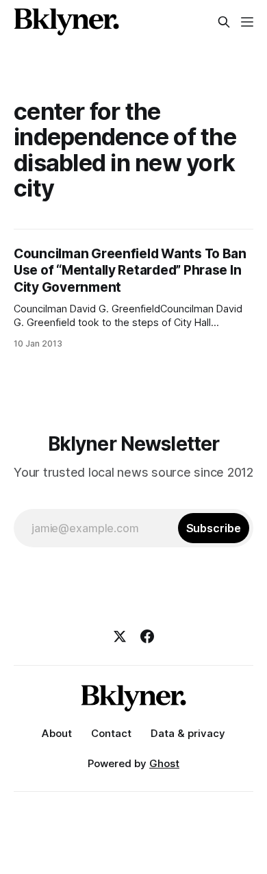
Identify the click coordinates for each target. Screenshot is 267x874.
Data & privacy (188, 733)
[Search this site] (224, 22)
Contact (111, 733)
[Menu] (247, 22)
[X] (120, 636)
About (57, 733)
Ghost (164, 763)
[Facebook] (147, 636)
